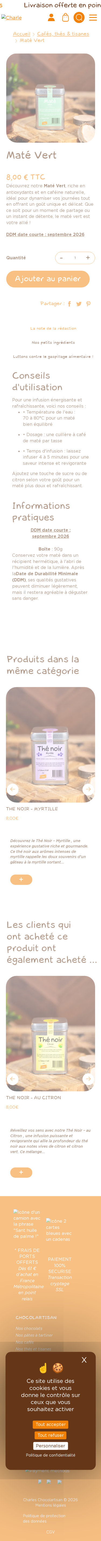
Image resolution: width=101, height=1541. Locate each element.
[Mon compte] (51, 17)
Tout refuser (50, 1435)
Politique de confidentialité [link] (50, 1455)
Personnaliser (50, 1445)
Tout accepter (51, 1424)
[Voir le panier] (65, 17)
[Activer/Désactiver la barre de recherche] (79, 17)
